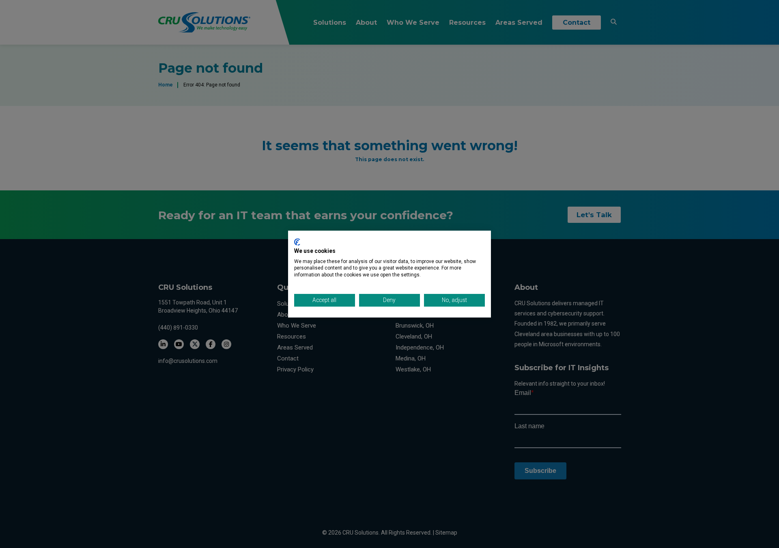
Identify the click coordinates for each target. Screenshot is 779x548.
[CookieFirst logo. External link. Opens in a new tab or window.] (297, 242)
